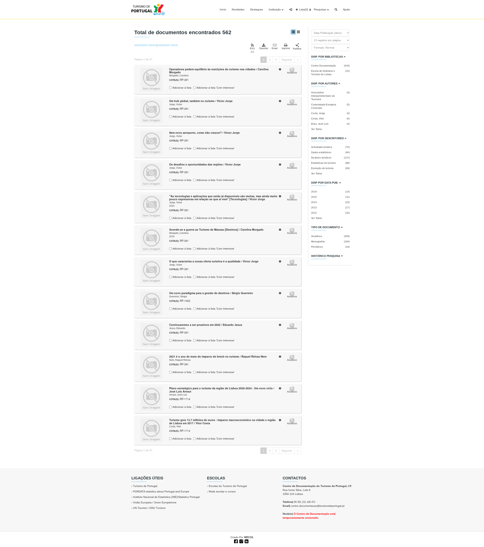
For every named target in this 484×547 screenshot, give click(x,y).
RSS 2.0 (252, 50)
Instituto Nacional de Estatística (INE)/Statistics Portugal (166, 496)
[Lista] (293, 32)
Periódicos (330, 247)
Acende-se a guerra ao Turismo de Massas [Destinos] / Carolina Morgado (216, 229)
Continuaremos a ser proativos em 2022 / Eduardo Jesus (205, 325)
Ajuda (346, 9)
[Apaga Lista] (309, 9)
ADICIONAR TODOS (145, 45)
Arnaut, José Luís (178, 394)
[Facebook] (235, 540)
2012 (330, 213)
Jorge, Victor (175, 104)
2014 (330, 202)
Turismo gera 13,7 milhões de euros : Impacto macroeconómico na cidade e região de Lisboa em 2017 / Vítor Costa (222, 421)
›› (298, 59)
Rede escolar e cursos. (222, 491)
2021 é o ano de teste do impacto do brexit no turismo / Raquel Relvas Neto (218, 356)
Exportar (263, 48)
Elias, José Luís (330, 124)
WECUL (249, 537)
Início (223, 9)
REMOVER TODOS (168, 45)
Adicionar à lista (181, 87)
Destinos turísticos (330, 157)
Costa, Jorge (330, 113)
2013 (330, 207)
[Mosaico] (298, 32)
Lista (303, 9)
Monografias (330, 241)
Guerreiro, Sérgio (178, 296)
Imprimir (286, 48)
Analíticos (330, 236)
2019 (330, 191)
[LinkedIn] (246, 540)
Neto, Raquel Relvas (180, 360)
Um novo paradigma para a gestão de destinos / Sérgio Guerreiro (211, 293)
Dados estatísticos (330, 152)
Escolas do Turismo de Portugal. (228, 486)
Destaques (256, 9)
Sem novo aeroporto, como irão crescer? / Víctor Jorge (204, 132)
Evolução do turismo (330, 168)
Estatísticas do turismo (330, 163)
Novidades (238, 9)
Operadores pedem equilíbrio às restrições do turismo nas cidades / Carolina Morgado (218, 70)
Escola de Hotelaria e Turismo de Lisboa (330, 73)
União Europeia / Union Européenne (154, 502)
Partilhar (297, 48)
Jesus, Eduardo (177, 328)
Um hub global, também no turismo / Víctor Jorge (201, 101)
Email (275, 48)
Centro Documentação (330, 65)
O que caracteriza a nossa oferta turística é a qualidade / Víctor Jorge (213, 261)
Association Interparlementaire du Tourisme (330, 96)
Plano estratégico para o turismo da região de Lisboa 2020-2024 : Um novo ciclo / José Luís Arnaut (221, 389)
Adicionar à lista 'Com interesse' (215, 87)
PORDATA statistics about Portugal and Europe (161, 491)
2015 (330, 197)
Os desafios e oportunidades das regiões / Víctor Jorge (205, 164)
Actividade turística (330, 147)
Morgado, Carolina (178, 75)
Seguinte (287, 59)
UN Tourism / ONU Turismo (149, 507)
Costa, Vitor (175, 426)
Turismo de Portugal (145, 486)
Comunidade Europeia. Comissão (330, 106)
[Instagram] (240, 540)
